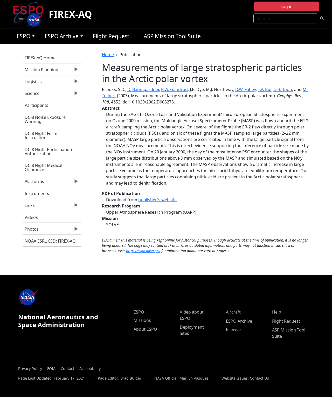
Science (31, 94)
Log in (287, 6)
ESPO (22, 37)
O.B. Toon (282, 89)
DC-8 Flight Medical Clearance (43, 167)
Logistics (32, 83)
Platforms (33, 183)
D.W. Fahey (245, 89)
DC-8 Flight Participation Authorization (48, 152)
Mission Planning (40, 71)
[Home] (30, 14)
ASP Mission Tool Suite (172, 36)
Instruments (37, 193)
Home (108, 54)
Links (29, 207)
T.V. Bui (264, 89)
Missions (142, 320)
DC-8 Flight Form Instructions (41, 135)
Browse (233, 329)
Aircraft (233, 312)
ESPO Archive (60, 37)
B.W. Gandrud (174, 89)
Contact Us (259, 378)
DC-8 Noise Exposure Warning (45, 119)
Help (276, 312)
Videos (31, 217)
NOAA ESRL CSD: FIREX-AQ (50, 241)
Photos (31, 230)
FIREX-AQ (70, 14)
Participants (36, 105)
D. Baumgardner (143, 89)
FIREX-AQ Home (40, 58)
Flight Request (111, 36)
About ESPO (145, 329)
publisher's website (157, 200)
